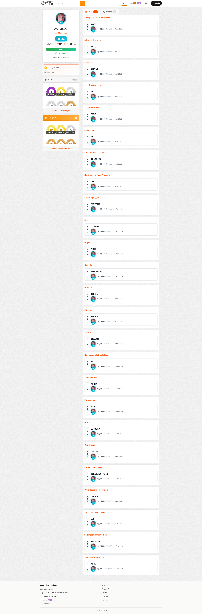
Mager (87, 242)
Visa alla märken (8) (62, 149)
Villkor (104, 593)
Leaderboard (45, 604)
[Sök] (82, 3)
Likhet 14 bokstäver (93, 467)
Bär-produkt (89, 400)
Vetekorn (88, 62)
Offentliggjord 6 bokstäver (96, 490)
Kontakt (105, 600)
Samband (45, 600)
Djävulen (88, 287)
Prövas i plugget (91, 197)
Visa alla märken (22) (61, 110)
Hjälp (146, 3)
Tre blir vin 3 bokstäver (94, 512)
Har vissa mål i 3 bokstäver (96, 355)
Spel (135, 3)
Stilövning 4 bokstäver (94, 557)
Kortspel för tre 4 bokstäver (97, 17)
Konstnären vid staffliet (95, 152)
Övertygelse (89, 445)
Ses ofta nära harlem (93, 85)
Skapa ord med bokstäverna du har (54, 593)
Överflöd (88, 265)
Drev (86, 220)
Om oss (105, 596)
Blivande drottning (92, 40)
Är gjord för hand (92, 107)
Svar (124, 3)
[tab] (91, 12)
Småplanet (89, 130)
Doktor (87, 422)
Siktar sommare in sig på (95, 535)
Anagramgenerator (47, 589)
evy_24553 (100, 29)
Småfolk (88, 332)
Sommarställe (90, 377)
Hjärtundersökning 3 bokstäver (98, 175)
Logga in (156, 3)
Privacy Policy (107, 589)
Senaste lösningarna (48, 596)
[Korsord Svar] (46, 3)
